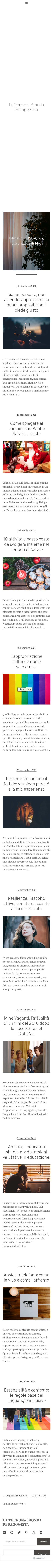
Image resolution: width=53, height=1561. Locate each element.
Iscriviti (43, 1541)
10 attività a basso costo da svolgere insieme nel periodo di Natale (26, 544)
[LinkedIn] (4, 1532)
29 (44, 1495)
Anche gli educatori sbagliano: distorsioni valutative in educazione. (26, 1152)
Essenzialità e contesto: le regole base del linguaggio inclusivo (26, 1396)
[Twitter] (19, 1532)
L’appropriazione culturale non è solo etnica (26, 662)
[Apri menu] (26, 3)
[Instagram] (11, 1532)
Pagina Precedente (15, 1495)
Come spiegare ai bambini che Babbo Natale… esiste (26, 429)
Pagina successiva (15, 1503)
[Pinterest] (26, 1532)
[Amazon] (33, 1532)
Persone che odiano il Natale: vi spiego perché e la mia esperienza (26, 784)
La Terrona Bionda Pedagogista (26, 107)
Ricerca (42, 1554)
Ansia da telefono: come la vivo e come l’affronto (26, 1278)
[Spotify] (41, 1532)
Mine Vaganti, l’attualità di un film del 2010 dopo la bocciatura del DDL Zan (26, 1026)
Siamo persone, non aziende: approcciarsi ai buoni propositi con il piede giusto (26, 302)
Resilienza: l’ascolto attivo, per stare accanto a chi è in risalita (26, 904)
